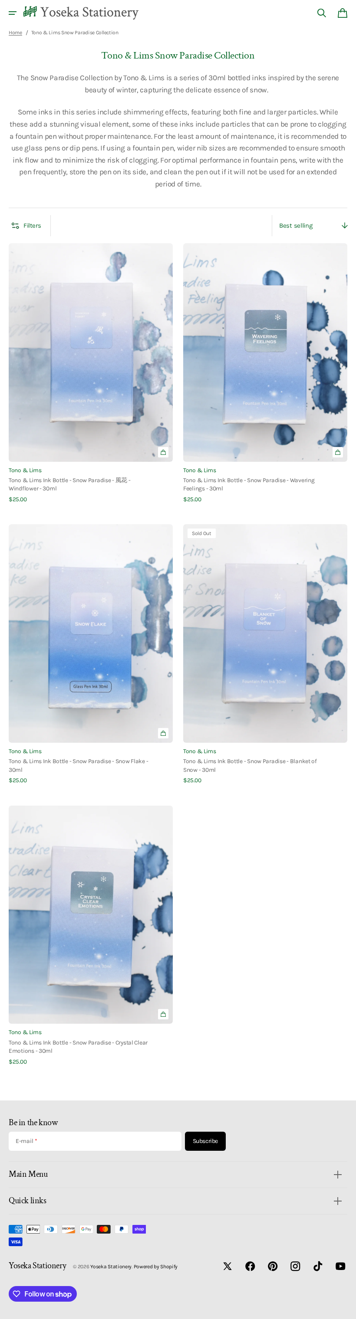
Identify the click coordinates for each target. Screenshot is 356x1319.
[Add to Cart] (163, 452)
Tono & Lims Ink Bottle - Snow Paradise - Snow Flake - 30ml (78, 765)
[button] (12, 13)
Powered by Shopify (156, 1266)
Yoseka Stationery (111, 1266)
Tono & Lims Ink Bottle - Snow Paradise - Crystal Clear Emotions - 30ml (78, 1046)
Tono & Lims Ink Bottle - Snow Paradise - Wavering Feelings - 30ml (249, 484)
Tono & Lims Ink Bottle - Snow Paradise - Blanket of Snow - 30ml (250, 765)
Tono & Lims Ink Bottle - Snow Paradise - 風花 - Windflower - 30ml (70, 484)
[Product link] (91, 373)
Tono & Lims (25, 470)
